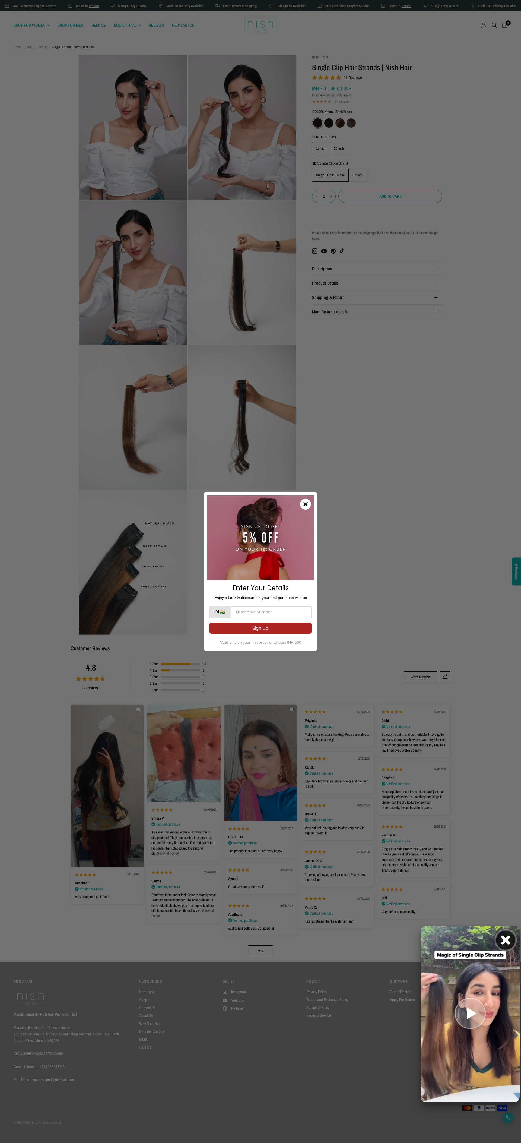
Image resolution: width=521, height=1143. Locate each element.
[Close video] (505, 940)
